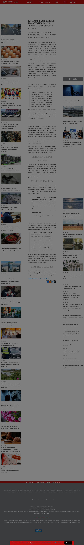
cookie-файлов (31, 543)
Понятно (68, 543)
